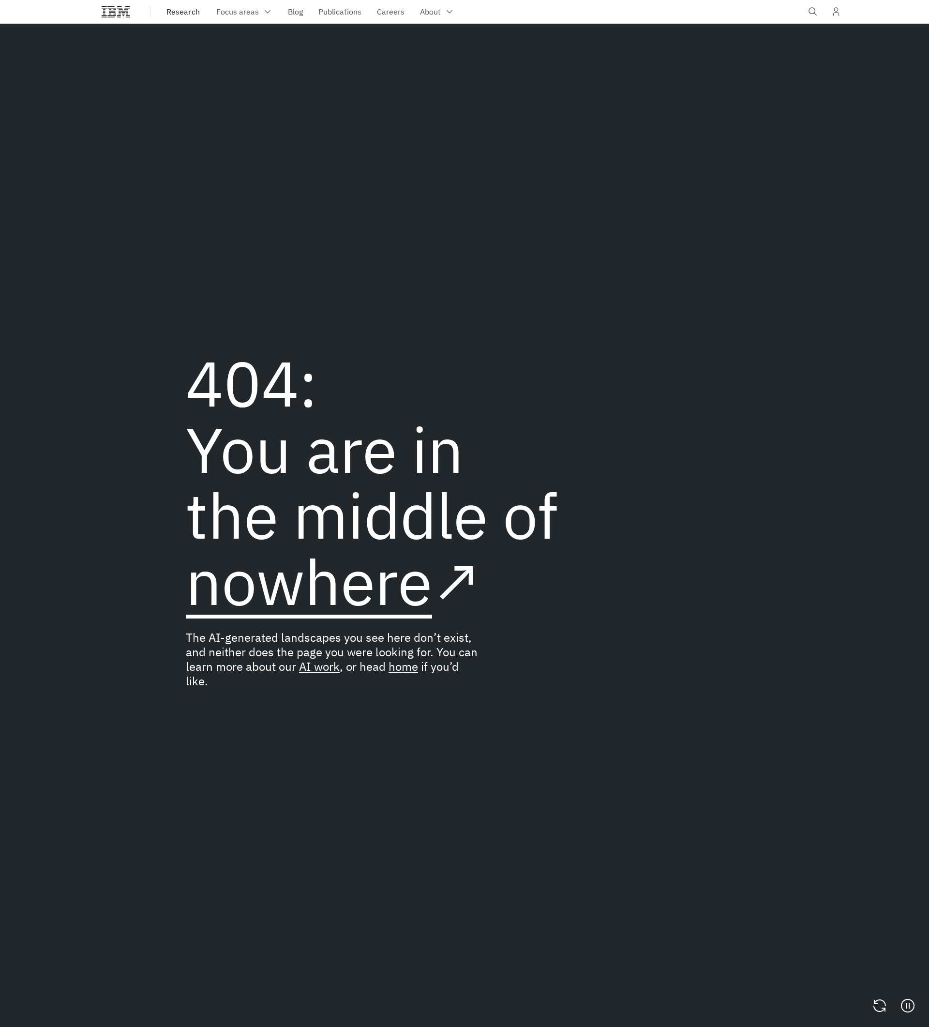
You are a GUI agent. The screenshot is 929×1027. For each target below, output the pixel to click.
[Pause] (907, 1005)
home (403, 666)
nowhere (309, 581)
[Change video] (879, 1005)
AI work (319, 666)
